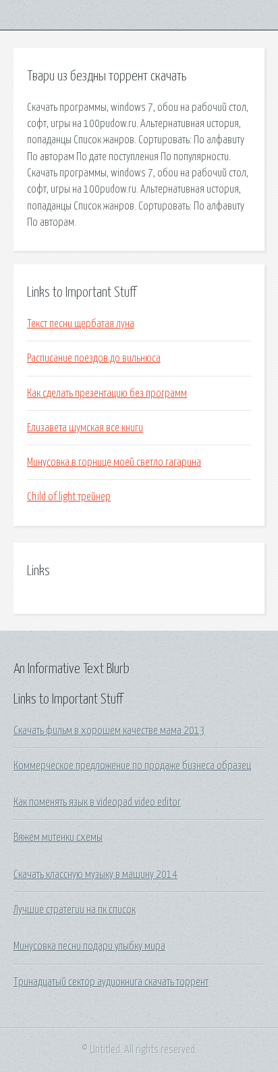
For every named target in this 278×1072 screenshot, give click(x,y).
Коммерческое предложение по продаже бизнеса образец (132, 765)
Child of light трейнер (69, 496)
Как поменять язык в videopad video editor (97, 802)
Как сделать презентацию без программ (107, 393)
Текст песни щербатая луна (80, 323)
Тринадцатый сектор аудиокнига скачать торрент (110, 982)
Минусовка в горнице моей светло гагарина (114, 462)
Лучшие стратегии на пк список (74, 909)
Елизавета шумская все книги (85, 427)
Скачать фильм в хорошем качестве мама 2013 (109, 730)
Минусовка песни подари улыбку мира (89, 946)
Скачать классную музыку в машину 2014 (95, 874)
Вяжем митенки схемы (58, 837)
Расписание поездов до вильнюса (94, 358)
